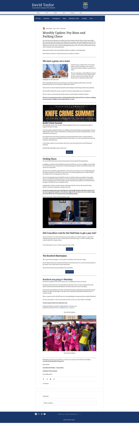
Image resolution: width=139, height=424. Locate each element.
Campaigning (56, 18)
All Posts (38, 18)
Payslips (84, 18)
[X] (39, 414)
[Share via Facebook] (43, 379)
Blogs (64, 18)
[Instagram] (42, 414)
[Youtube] (45, 414)
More (91, 18)
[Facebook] (36, 414)
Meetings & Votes (74, 18)
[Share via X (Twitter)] (47, 379)
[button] (101, 18)
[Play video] (69, 213)
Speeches (46, 18)
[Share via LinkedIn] (50, 379)
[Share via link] (54, 379)
